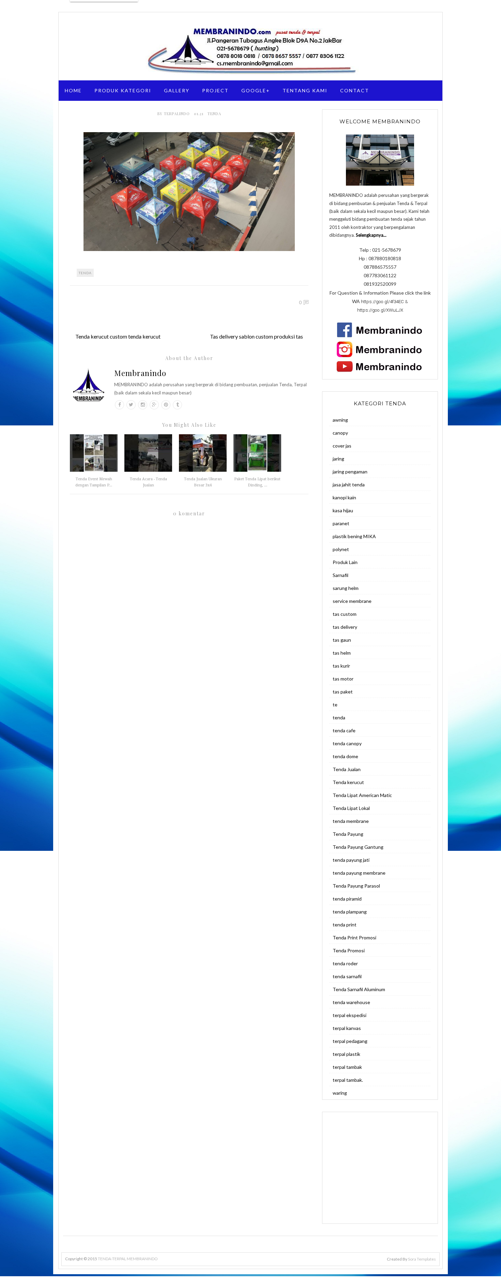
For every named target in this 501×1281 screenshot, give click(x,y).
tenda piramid (347, 899)
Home (73, 90)
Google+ (255, 90)
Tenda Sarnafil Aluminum (359, 989)
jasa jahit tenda (349, 484)
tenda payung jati (351, 860)
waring (340, 1093)
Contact (354, 90)
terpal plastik (346, 1054)
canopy (340, 433)
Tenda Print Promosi (354, 937)
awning (340, 420)
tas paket (343, 691)
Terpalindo (177, 113)
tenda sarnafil (347, 976)
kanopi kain (344, 497)
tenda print (344, 924)
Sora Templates (422, 1259)
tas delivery (345, 627)
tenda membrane (351, 821)
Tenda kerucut (348, 782)
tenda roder (345, 963)
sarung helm (346, 588)
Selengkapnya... (371, 235)
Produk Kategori (122, 90)
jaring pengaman (350, 471)
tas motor (343, 679)
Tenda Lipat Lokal (351, 808)
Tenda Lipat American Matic (362, 795)
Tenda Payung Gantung (358, 847)
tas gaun (342, 640)
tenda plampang (350, 912)
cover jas (342, 446)
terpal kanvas (347, 1028)
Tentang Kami (305, 90)
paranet (341, 523)
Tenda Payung (348, 834)
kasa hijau (343, 510)
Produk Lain (345, 562)
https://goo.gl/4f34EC (382, 301)
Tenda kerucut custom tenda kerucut (118, 336)
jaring (338, 459)
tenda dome (345, 756)
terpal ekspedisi (349, 1015)
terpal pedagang (350, 1041)
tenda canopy (347, 743)
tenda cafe (344, 730)
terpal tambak (347, 1067)
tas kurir (341, 666)
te (335, 704)
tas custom (344, 614)
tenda (214, 113)
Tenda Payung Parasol (356, 886)
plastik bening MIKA (354, 536)
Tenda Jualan (347, 769)
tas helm (342, 653)
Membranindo (140, 373)
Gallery (176, 90)
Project (215, 90)
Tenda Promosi (349, 950)
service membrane (352, 601)
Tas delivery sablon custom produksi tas (256, 336)
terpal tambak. (348, 1080)
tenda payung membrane (359, 873)
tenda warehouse (351, 1002)
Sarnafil (340, 575)
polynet (341, 549)
